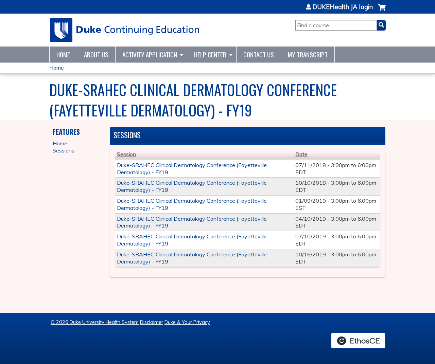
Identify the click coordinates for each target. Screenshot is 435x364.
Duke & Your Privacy (187, 322)
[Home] (125, 30)
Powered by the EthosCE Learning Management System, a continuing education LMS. (358, 340)
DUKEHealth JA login (342, 7)
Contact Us (258, 54)
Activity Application (149, 54)
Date (301, 154)
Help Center (210, 54)
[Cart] (382, 10)
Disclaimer (151, 322)
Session (126, 154)
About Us (96, 54)
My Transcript (308, 54)
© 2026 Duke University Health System (95, 322)
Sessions (63, 150)
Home (63, 54)
